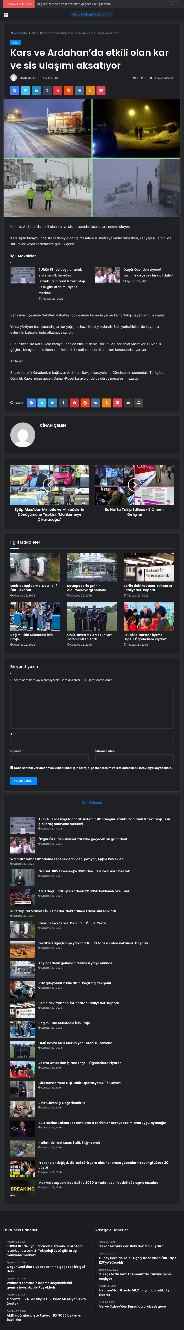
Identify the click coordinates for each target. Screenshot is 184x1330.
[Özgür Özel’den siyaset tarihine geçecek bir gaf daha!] (107, 275)
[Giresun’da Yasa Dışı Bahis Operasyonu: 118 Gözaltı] (22, 1089)
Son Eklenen (92, 802)
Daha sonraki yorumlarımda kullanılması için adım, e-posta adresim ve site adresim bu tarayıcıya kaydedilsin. (93, 768)
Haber (33, 33)
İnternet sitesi (105, 751)
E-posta (17, 751)
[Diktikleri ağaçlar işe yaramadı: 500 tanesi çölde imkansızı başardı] (22, 949)
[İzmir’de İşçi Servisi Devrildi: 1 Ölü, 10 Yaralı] (35, 567)
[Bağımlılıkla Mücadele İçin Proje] (35, 616)
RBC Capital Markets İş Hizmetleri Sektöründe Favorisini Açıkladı (63, 911)
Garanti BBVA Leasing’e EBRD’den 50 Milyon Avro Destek (84, 871)
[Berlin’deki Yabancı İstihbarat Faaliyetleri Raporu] (149, 567)
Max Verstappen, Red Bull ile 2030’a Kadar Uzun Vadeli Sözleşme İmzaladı (98, 1182)
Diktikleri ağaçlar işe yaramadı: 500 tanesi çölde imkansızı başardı (93, 943)
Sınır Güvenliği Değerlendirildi (62, 1103)
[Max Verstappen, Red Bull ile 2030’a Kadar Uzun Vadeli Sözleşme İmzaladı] (22, 1188)
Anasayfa (20, 33)
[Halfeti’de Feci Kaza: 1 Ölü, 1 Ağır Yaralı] (22, 1149)
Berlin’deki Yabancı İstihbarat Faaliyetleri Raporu (148, 587)
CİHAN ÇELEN (27, 78)
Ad (13, 734)
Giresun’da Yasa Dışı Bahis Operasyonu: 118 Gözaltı (80, 1083)
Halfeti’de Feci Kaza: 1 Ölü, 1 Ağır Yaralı (69, 1143)
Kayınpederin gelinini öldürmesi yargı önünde (86, 587)
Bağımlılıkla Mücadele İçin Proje (31, 637)
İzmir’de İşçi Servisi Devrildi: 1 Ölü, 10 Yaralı (33, 587)
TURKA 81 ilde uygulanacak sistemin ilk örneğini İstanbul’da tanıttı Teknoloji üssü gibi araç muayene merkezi (62, 281)
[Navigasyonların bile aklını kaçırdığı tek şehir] (22, 989)
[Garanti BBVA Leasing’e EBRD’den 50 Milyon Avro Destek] (22, 877)
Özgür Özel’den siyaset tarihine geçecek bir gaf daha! (82, 839)
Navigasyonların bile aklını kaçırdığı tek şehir (74, 983)
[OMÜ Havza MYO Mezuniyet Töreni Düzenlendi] (92, 616)
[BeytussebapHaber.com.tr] (92, 14)
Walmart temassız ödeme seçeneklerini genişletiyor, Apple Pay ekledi (85, 4)
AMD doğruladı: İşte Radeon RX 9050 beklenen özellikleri (84, 891)
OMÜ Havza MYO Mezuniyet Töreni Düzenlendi (89, 637)
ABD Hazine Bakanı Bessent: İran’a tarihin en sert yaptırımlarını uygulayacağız (102, 1123)
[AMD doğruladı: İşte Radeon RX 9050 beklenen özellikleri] (22, 897)
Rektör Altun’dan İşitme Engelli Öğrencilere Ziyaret (145, 637)
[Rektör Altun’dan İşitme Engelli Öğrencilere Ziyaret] (149, 616)
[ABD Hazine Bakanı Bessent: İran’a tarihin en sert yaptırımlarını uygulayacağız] (22, 1129)
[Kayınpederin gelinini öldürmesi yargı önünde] (92, 567)
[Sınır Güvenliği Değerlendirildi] (22, 1109)
